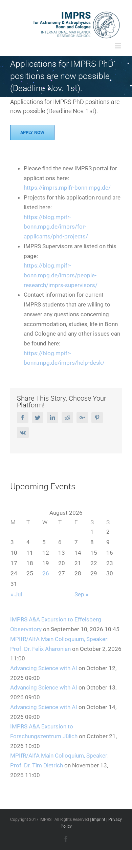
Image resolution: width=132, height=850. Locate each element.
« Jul (16, 594)
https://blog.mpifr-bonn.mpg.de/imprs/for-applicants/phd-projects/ (56, 227)
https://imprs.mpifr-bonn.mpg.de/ (67, 187)
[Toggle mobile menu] (118, 45)
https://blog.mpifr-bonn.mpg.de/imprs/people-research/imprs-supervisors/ (60, 275)
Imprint (98, 819)
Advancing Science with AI (43, 668)
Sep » (81, 594)
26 (45, 573)
